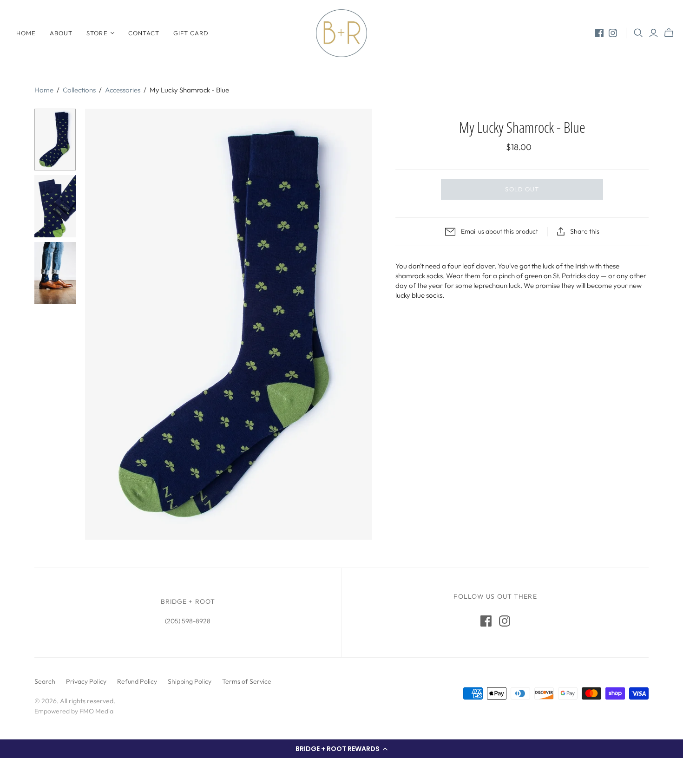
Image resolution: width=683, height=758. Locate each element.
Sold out (522, 189)
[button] (341, 748)
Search (44, 681)
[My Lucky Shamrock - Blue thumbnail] (55, 140)
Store (96, 33)
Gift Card (191, 33)
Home (26, 33)
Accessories (122, 89)
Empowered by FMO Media (73, 711)
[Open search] (638, 33)
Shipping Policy (189, 681)
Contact (143, 33)
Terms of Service (246, 681)
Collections (79, 89)
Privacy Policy (86, 681)
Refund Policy (137, 681)
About (61, 33)
